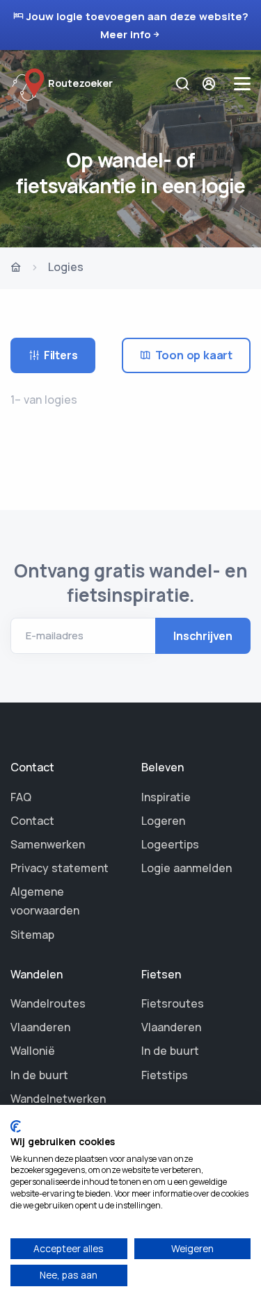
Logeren (163, 820)
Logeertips (170, 844)
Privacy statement (59, 868)
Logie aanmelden (186, 868)
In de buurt (39, 1075)
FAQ (20, 797)
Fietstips (164, 1075)
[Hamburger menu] (242, 83)
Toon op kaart (193, 355)
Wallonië (32, 1050)
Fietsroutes (172, 1003)
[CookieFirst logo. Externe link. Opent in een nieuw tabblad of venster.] (15, 1126)
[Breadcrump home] (16, 268)
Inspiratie (166, 797)
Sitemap (32, 934)
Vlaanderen (40, 1027)
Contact (32, 820)
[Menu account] (210, 84)
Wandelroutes (48, 1003)
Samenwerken (47, 844)
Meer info (125, 34)
